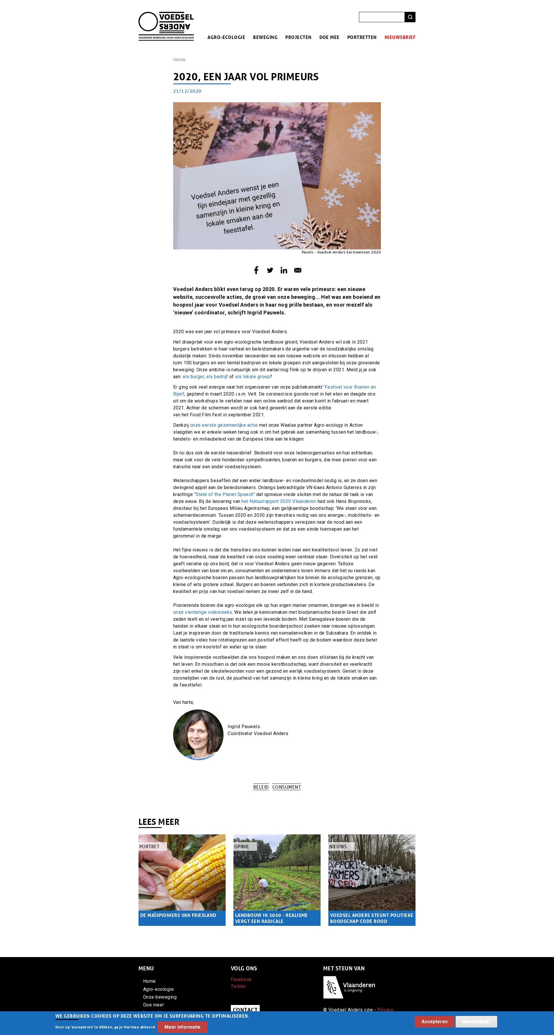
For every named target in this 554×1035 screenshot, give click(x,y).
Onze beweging (160, 997)
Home (179, 59)
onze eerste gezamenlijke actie (224, 425)
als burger (193, 376)
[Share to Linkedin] (284, 270)
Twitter (238, 986)
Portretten (362, 37)
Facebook (241, 979)
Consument (286, 787)
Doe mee (329, 37)
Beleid (261, 787)
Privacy (385, 1009)
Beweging (265, 37)
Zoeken (410, 17)
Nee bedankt (476, 1021)
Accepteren (435, 1021)
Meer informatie (182, 1027)
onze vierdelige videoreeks (202, 612)
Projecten (298, 37)
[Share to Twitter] (270, 270)
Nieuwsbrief (400, 37)
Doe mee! (153, 1005)
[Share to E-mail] (298, 270)
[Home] (166, 15)
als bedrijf (217, 376)
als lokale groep (252, 376)
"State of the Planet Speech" (224, 494)
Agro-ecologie (226, 37)
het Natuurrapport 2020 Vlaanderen (279, 501)
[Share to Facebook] (256, 270)
